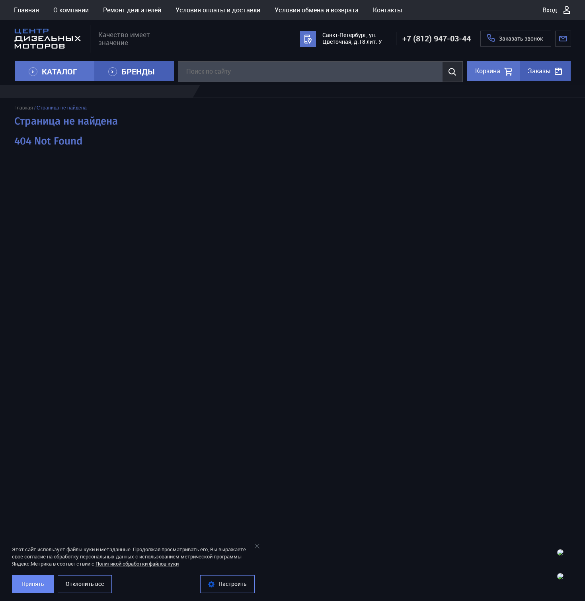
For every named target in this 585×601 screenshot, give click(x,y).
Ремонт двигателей (132, 10)
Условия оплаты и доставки (218, 10)
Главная (26, 10)
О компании (71, 10)
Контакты (387, 10)
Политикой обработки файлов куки (137, 563)
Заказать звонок (521, 38)
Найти (452, 72)
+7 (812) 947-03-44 (436, 38)
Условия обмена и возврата (317, 10)
